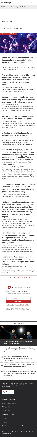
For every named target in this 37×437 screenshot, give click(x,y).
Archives (27, 277)
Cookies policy (6, 410)
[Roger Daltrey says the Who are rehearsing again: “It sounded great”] (18, 335)
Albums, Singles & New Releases (9, 33)
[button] (2, 2)
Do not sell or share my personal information (15, 426)
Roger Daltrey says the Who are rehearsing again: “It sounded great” (18, 342)
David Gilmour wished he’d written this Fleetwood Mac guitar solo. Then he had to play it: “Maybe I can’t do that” (20, 373)
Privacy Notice (25, 305)
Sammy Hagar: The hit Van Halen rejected (23, 7)
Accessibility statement (8, 414)
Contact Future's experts (9, 403)
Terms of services (23, 304)
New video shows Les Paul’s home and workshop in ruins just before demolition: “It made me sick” (18, 358)
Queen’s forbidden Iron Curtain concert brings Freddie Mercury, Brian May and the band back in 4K (19, 350)
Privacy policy (6, 407)
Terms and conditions (8, 399)
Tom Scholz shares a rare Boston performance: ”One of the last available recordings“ (19, 365)
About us (4, 422)
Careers (4, 418)
